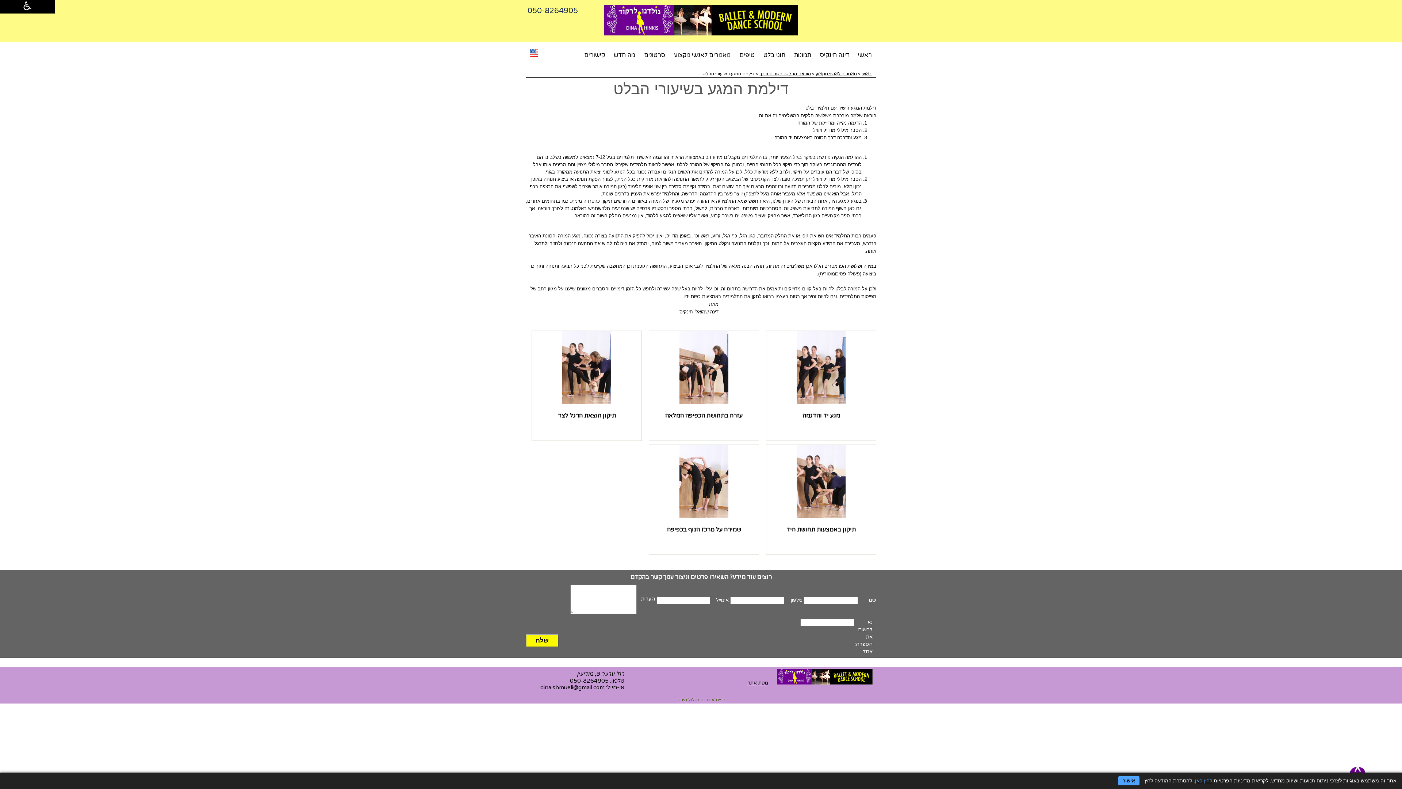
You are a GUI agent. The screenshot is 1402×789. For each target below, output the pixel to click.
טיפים (747, 55)
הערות (648, 599)
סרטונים (654, 55)
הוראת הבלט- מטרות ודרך (785, 74)
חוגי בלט (774, 55)
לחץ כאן (1203, 781)
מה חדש (624, 55)
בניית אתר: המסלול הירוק (701, 700)
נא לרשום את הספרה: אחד (864, 637)
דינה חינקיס (834, 55)
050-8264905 (589, 681)
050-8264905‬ (553, 10)
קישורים (594, 55)
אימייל (722, 600)
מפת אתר (757, 683)
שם (872, 600)
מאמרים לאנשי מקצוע (702, 55)
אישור (1129, 781)
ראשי (865, 55)
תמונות (802, 55)
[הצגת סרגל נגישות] (27, 7)
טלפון (796, 600)
